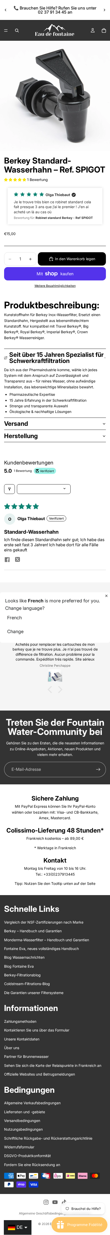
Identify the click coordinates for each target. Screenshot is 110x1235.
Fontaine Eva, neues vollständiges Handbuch (41, 948)
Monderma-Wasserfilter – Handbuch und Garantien (46, 940)
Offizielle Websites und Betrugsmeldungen (39, 1074)
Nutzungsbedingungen (23, 1129)
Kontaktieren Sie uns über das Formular (36, 1030)
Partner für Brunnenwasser (26, 1056)
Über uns (11, 1048)
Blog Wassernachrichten (24, 957)
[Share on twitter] (17, 560)
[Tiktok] (64, 1202)
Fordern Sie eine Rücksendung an (32, 1164)
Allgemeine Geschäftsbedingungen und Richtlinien (55, 1213)
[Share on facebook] (7, 560)
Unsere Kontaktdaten (21, 1039)
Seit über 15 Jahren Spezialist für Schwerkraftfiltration (56, 358)
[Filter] (9, 489)
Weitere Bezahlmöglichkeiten (55, 286)
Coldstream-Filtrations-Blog (27, 983)
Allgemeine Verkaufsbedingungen (32, 1103)
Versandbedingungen (22, 1120)
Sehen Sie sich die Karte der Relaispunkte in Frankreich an (52, 1065)
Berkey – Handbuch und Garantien (33, 931)
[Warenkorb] (103, 30)
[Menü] (6, 30)
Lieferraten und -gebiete (24, 1111)
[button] (15, 179)
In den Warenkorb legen (75, 259)
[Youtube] (55, 1202)
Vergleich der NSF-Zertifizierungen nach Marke (43, 922)
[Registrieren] (98, 769)
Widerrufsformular (19, 1147)
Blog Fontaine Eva (19, 966)
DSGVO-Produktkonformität (27, 1155)
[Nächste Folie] (104, 10)
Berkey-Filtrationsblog (22, 975)
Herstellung (21, 436)
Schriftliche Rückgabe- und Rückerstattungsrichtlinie (48, 1138)
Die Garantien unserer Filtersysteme (33, 992)
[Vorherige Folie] (5, 10)
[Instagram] (46, 1202)
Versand (16, 423)
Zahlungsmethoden (20, 1021)
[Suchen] (17, 30)
